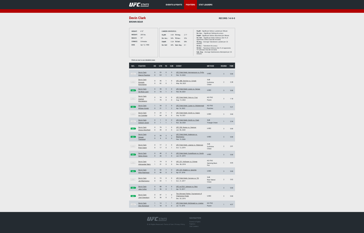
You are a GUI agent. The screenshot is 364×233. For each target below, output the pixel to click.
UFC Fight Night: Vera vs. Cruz (187, 97)
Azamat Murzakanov (142, 100)
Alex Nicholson (143, 206)
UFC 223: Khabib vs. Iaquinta (186, 170)
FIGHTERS (190, 4)
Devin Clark (142, 72)
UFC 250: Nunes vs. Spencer (186, 127)
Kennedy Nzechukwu (142, 83)
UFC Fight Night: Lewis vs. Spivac (188, 89)
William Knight (143, 108)
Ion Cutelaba (142, 115)
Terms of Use (168, 224)
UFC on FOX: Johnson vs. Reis (186, 186)
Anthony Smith (143, 123)
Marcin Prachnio (144, 75)
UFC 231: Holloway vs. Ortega (186, 161)
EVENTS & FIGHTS (174, 4)
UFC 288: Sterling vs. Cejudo (186, 81)
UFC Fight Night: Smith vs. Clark (187, 120)
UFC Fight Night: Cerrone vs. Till (187, 178)
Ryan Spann (142, 148)
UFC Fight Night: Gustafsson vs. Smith (190, 153)
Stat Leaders (193, 226)
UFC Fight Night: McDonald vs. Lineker (189, 203)
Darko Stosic (142, 156)
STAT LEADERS (205, 4)
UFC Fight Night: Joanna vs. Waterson (189, 145)
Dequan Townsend (141, 138)
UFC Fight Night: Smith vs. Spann (188, 113)
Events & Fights (194, 222)
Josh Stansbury (143, 197)
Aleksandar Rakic (144, 164)
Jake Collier (142, 189)
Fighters (192, 224)
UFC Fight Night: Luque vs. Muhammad (190, 106)
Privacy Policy (180, 224)
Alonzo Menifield (144, 130)
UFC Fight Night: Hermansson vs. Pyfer (190, 72)
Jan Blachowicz (143, 181)
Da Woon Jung (143, 92)
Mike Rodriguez (143, 172)
